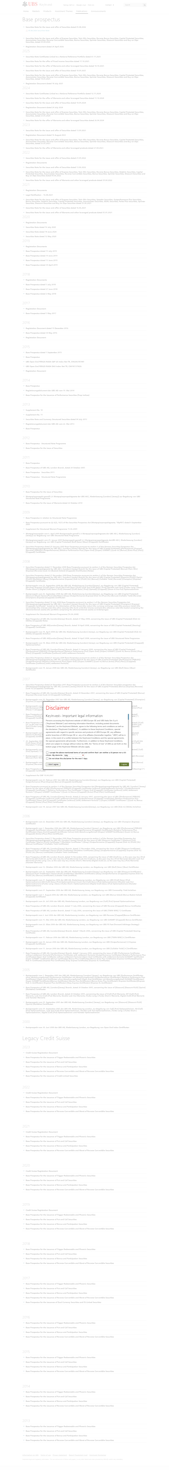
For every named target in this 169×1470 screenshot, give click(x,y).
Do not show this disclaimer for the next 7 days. (68, 759)
